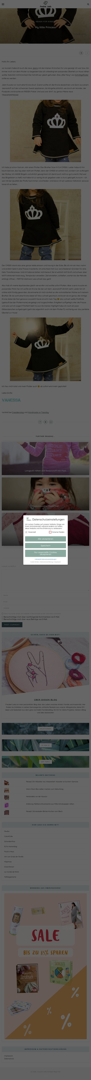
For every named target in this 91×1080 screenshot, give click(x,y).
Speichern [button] (45, 545)
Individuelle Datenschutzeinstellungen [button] (45, 559)
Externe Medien (58, 532)
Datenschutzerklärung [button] (46, 562)
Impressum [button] (57, 562)
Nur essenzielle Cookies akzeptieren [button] (45, 553)
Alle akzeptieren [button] (45, 538)
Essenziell (32, 532)
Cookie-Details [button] (34, 562)
